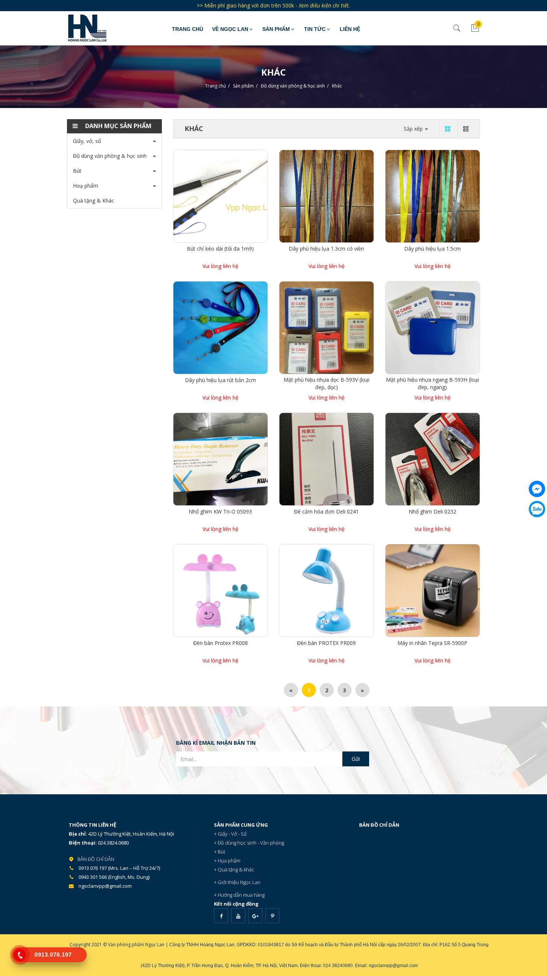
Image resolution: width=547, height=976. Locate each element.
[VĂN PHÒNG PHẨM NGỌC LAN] (106, 28)
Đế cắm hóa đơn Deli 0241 (326, 511)
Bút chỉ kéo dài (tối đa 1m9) (220, 248)
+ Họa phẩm (227, 860)
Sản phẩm (276, 29)
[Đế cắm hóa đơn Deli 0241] (326, 458)
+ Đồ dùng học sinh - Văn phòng (249, 842)
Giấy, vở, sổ (87, 140)
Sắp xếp (414, 128)
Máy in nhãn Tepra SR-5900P (432, 642)
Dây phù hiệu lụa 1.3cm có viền (326, 248)
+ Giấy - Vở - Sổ (230, 833)
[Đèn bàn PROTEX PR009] (326, 590)
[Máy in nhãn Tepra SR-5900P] (433, 590)
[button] (114, 126)
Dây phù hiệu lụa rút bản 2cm (220, 380)
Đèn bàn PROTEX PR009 (326, 642)
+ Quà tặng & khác (234, 869)
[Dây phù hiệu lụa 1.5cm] (433, 195)
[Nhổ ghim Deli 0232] (433, 458)
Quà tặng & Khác (93, 200)
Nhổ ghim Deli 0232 (432, 511)
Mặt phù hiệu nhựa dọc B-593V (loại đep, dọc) (327, 383)
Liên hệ (350, 29)
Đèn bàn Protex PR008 (220, 642)
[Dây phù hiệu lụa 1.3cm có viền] (326, 195)
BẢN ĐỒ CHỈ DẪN (95, 859)
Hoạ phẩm (85, 185)
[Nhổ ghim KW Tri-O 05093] (220, 458)
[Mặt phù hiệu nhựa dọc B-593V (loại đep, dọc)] (326, 327)
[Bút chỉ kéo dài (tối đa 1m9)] (220, 195)
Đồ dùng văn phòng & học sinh (293, 86)
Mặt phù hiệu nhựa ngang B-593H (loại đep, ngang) (432, 383)
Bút (77, 170)
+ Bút (219, 851)
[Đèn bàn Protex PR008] (220, 590)
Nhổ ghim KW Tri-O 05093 (220, 511)
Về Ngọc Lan (230, 29)
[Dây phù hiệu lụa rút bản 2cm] (220, 327)
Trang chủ (187, 29)
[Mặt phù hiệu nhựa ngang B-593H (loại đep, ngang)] (433, 327)
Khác (337, 86)
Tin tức (315, 29)
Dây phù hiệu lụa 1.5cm (432, 248)
